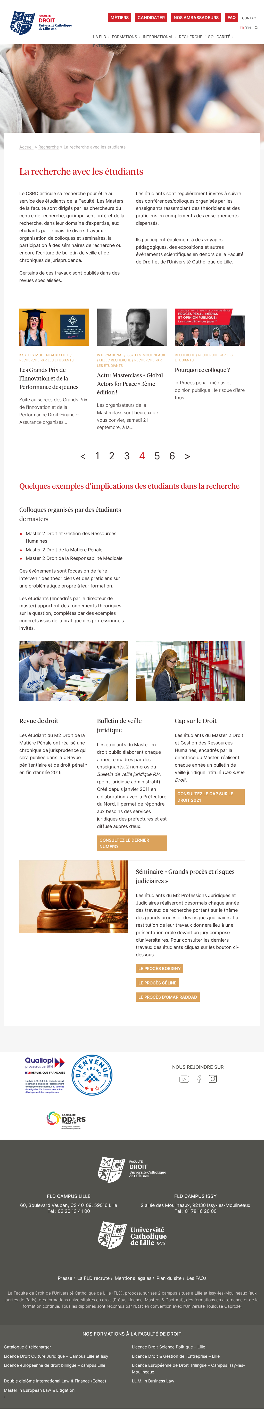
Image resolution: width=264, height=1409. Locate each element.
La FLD (99, 36)
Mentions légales (133, 1278)
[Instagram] (213, 1080)
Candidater (151, 17)
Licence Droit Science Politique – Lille (168, 1346)
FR (242, 28)
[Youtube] (184, 1080)
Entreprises (106, 45)
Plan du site (169, 1278)
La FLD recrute (93, 1278)
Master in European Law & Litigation (39, 1390)
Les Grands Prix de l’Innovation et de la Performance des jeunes (49, 378)
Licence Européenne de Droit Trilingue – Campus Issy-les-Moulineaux (188, 1368)
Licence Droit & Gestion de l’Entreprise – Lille (176, 1356)
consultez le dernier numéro (124, 843)
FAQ (232, 17)
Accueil (26, 147)
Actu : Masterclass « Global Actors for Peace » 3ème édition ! (130, 383)
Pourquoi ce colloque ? (202, 369)
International (158, 36)
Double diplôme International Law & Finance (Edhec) (55, 1380)
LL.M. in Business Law (153, 1380)
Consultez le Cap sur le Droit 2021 (205, 797)
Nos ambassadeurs (196, 17)
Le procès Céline (157, 982)
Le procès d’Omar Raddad (167, 997)
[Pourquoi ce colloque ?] (210, 327)
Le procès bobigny (159, 968)
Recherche (190, 36)
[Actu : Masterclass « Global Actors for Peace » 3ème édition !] (132, 327)
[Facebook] (199, 1080)
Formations (124, 36)
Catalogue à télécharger (27, 1346)
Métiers (120, 17)
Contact (250, 18)
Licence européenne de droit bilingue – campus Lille (54, 1365)
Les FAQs (197, 1278)
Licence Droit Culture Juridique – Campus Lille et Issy (56, 1356)
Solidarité (219, 36)
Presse (65, 1278)
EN (248, 28)
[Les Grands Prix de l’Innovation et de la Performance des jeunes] (54, 327)
